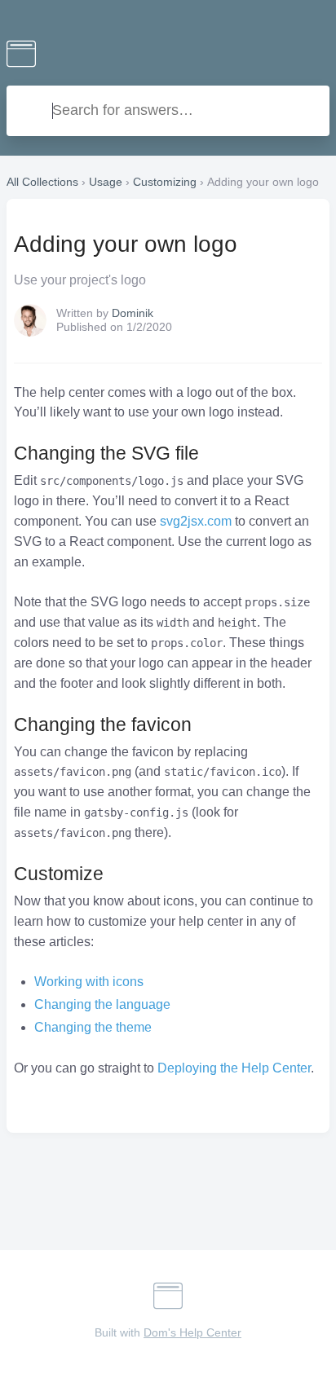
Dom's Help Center (192, 1332)
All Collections (42, 181)
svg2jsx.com (196, 521)
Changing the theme (93, 1027)
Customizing (165, 181)
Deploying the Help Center (234, 1068)
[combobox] (168, 111)
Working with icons (89, 982)
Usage (105, 181)
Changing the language (102, 1004)
